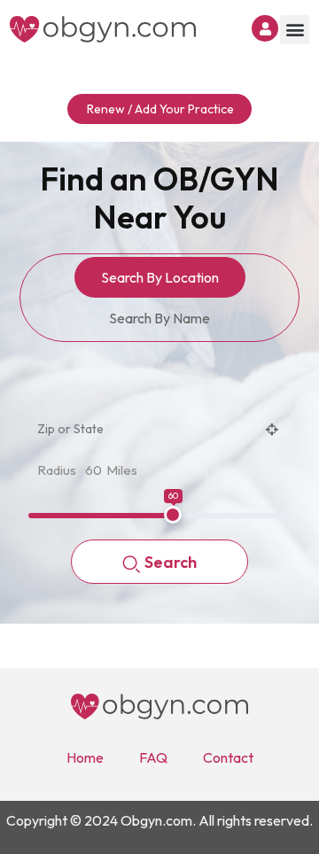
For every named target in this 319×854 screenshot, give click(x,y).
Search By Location (160, 277)
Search (170, 562)
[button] (294, 29)
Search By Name (159, 318)
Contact (228, 757)
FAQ (153, 757)
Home (85, 757)
